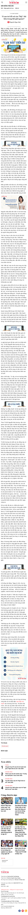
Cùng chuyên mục (9, 795)
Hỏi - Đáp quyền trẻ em (7, 8)
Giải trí (17, 8)
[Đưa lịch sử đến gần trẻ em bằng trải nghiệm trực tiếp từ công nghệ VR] (7, 843)
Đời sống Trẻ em (7, 6)
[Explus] (14, 754)
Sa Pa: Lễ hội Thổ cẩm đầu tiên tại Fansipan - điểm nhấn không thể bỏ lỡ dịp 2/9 (6, 830)
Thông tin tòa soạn (5, 889)
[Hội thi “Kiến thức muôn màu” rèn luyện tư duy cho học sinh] (7, 800)
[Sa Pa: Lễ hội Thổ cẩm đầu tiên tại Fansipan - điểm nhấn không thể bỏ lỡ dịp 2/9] (7, 822)
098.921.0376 (9, 907)
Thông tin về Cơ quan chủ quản (16, 889)
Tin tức (7, 764)
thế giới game (5, 746)
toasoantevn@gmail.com (9, 906)
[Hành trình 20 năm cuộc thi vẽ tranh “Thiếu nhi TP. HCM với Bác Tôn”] (21, 843)
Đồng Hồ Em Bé (5, 860)
